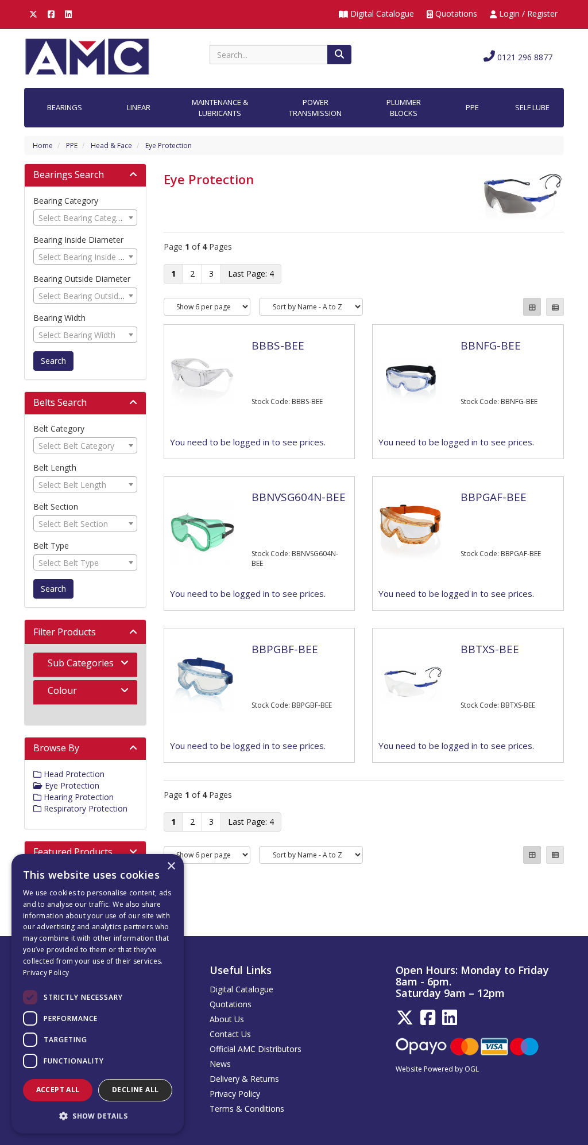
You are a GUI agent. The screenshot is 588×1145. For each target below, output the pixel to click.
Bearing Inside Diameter (78, 239)
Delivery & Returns (244, 1078)
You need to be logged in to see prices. (248, 442)
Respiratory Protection (84, 808)
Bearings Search (68, 174)
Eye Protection (168, 145)
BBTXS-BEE (490, 649)
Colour (62, 690)
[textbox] (85, 218)
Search (53, 360)
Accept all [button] (58, 1089)
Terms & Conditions (247, 1108)
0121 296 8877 (523, 57)
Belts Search (60, 402)
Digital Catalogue (381, 13)
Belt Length (54, 467)
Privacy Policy (235, 1093)
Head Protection (73, 773)
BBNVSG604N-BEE (299, 497)
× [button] (171, 866)
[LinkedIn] (68, 13)
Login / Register (527, 13)
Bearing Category (65, 200)
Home (43, 145)
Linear (138, 107)
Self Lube (532, 107)
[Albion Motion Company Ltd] (87, 56)
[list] (555, 307)
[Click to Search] (339, 54)
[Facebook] (51, 13)
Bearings (64, 107)
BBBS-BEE (278, 345)
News (220, 1063)
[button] (97, 1115)
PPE (472, 107)
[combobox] (85, 217)
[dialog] (97, 994)
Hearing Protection (77, 796)
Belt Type (51, 545)
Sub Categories (81, 663)
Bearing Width (59, 317)
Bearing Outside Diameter (81, 278)
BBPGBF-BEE (285, 649)
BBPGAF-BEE (494, 497)
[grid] (532, 307)
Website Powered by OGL (437, 1069)
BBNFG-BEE (491, 345)
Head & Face (111, 145)
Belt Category (58, 428)
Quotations (455, 13)
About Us (227, 1019)
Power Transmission (315, 107)
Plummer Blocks (403, 107)
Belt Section (55, 506)
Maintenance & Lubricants (220, 107)
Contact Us (230, 1033)
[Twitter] (33, 13)
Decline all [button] (135, 1089)
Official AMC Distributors (255, 1048)
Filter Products (64, 632)
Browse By (56, 748)
